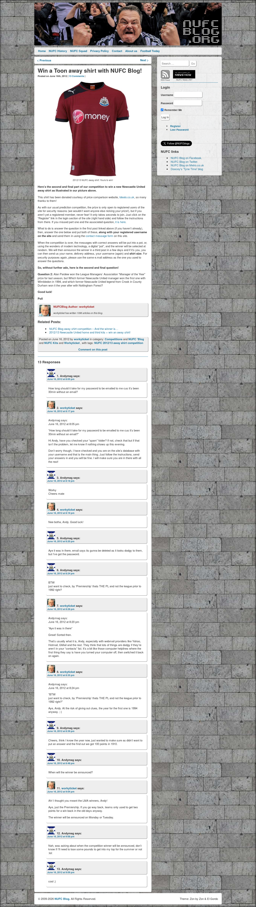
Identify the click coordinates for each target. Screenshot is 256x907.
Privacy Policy (99, 51)
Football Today (150, 51)
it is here (120, 222)
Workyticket (72, 343)
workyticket (82, 339)
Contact (117, 51)
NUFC (179, 80)
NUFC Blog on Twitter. (184, 162)
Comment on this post (92, 349)
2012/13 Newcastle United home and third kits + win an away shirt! (89, 332)
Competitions (113, 339)
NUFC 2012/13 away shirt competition (118, 343)
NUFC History (58, 51)
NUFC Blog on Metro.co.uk (187, 165)
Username (167, 95)
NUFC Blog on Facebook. (186, 158)
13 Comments (76, 76)
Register (175, 126)
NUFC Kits (51, 343)
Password (167, 103)
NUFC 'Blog (136, 339)
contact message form (99, 236)
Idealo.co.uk (126, 197)
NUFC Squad (78, 51)
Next (144, 60)
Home (42, 51)
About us (131, 51)
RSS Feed (165, 80)
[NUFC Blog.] (128, 24)
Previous (44, 60)
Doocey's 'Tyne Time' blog (187, 169)
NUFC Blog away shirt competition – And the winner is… (83, 329)
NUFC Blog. (62, 899)
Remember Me (173, 110)
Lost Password (179, 129)
